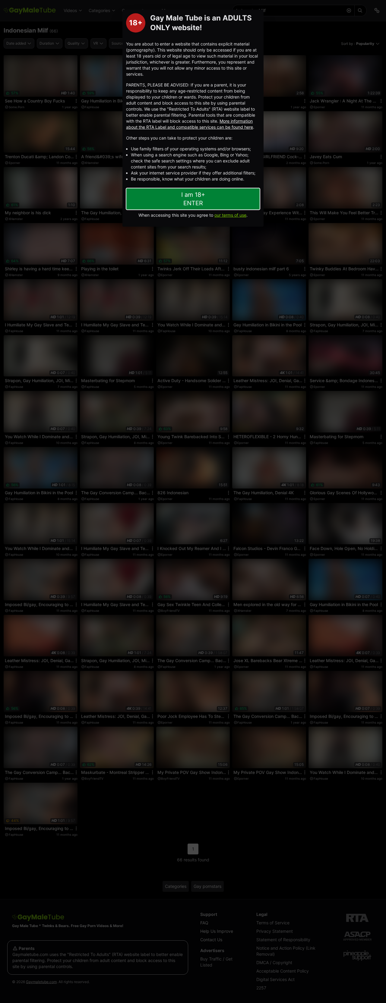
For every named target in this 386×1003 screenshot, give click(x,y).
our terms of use (230, 215)
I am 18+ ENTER (193, 199)
